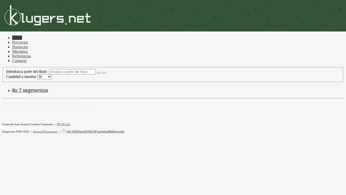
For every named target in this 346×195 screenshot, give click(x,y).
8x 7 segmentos (30, 90)
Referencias (21, 56)
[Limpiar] (104, 73)
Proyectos (20, 42)
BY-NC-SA (63, 124)
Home (17, 38)
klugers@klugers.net (45, 131)
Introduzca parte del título (27, 71)
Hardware (20, 47)
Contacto (19, 60)
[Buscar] (99, 73)
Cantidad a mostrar (21, 76)
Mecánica (20, 51)
